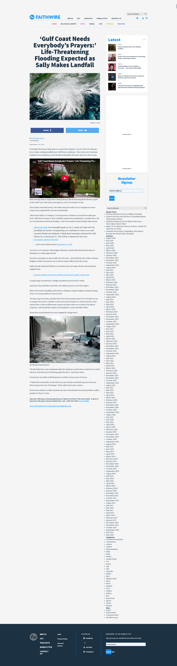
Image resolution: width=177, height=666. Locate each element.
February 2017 (111, 518)
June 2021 (110, 390)
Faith (83, 24)
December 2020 (112, 405)
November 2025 (112, 260)
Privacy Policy (62, 639)
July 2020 (109, 417)
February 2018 (111, 488)
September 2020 (112, 412)
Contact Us (116, 18)
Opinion (109, 24)
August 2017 (111, 503)
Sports (108, 601)
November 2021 (112, 378)
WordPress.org (112, 617)
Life (100, 24)
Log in (108, 610)
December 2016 (112, 523)
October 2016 (111, 528)
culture (109, 544)
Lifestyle (109, 571)
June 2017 (110, 508)
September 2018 (112, 471)
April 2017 (110, 513)
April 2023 (110, 336)
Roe (107, 596)
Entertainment (112, 549)
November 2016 (112, 525)
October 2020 (111, 410)
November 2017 (112, 496)
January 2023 (111, 344)
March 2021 (110, 398)
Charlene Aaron (38, 138)
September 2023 (112, 324)
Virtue (108, 603)
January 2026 (111, 255)
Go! (78, 18)
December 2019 (112, 434)
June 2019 (110, 449)
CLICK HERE (84, 401)
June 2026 (110, 243)
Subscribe (112, 198)
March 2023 (110, 339)
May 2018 (110, 481)
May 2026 (110, 246)
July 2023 (109, 329)
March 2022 (110, 368)
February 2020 (111, 429)
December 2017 (112, 493)
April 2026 (110, 248)
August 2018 (111, 474)
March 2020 (110, 427)
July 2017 (109, 505)
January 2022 (111, 373)
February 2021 (111, 400)
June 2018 (110, 479)
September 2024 (112, 295)
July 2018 (109, 476)
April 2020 (110, 425)
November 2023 (112, 319)
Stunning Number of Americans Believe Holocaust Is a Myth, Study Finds (61, 275)
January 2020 (111, 432)
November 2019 (112, 437)
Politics (121, 24)
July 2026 (109, 241)
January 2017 (111, 520)
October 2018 (111, 469)
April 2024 (110, 307)
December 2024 (112, 287)
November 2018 (112, 466)
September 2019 (112, 442)
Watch (70, 18)
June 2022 (110, 361)
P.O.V (108, 588)
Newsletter (102, 18)
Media (108, 574)
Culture (109, 547)
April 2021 (110, 395)
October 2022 (111, 351)
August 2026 (111, 238)
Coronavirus (111, 542)
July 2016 (109, 532)
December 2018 (112, 464)
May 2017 (110, 510)
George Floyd (111, 559)
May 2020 (110, 422)
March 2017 (110, 515)
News (54, 24)
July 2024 (109, 300)
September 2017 (112, 501)
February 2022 (111, 371)
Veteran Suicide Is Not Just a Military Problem (124, 214)
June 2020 (110, 420)
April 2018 (110, 483)
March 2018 (110, 486)
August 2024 (111, 297)
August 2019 (111, 444)
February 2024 (111, 312)
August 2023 (111, 326)
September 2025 (112, 265)
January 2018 (111, 491)
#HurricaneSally (41, 227)
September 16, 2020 (64, 244)
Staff (59, 634)
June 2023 (110, 331)
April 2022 (110, 366)
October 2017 (111, 498)
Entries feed (111, 613)
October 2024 (111, 292)
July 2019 (109, 447)
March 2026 (110, 250)
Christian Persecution (114, 539)
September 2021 (112, 383)
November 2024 (112, 290)
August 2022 (111, 356)
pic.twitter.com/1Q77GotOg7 (46, 240)
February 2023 (111, 341)
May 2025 (110, 275)
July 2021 (109, 388)
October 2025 (111, 263)
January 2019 (111, 461)
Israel (92, 24)
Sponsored (110, 598)
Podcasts (88, 18)
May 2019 (110, 452)
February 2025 (111, 282)
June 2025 (110, 273)
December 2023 (112, 317)
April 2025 (110, 277)
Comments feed (112, 615)
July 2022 (109, 358)
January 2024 (111, 314)
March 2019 (110, 456)
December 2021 (112, 376)
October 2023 (111, 322)
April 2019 (110, 454)
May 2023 (110, 334)
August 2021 (111, 385)
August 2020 (111, 415)
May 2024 (110, 304)
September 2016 (112, 530)
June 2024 (110, 302)
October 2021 (111, 380)
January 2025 (111, 285)
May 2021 (110, 393)
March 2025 (110, 280)
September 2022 (112, 353)
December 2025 (112, 258)
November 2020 (112, 407)
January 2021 (111, 403)
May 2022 (110, 363)
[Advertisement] (126, 120)
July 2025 (109, 270)
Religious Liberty (68, 24)
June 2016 (110, 535)
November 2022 (112, 349)
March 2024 (110, 309)
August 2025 (111, 268)
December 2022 (112, 346)
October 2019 (111, 439)
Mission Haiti (111, 579)
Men (108, 576)
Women (109, 606)
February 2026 (111, 253)
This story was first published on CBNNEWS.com (50, 406)
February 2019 (111, 459)
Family (108, 557)
